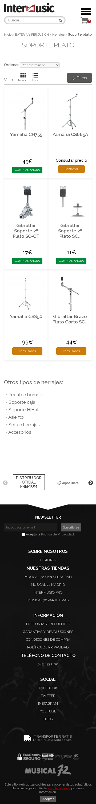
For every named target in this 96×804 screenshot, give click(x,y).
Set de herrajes (24, 424)
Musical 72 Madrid (48, 585)
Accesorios (19, 432)
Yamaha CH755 (26, 134)
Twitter (48, 696)
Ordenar (11, 65)
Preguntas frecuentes (48, 624)
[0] (84, 22)
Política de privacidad (48, 647)
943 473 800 (48, 664)
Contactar (71, 169)
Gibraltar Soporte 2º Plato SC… (70, 231)
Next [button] (90, 483)
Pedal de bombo (25, 394)
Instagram (48, 703)
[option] (28, 483)
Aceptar (48, 799)
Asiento (16, 417)
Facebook (48, 688)
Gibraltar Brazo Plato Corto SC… (70, 319)
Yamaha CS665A (70, 134)
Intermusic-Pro (48, 592)
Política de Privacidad (57, 534)
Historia (48, 560)
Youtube (48, 711)
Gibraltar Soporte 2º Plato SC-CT (26, 231)
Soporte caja (22, 402)
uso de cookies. (59, 788)
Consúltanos (27, 351)
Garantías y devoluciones (48, 632)
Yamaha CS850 (26, 316)
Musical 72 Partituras (48, 600)
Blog (48, 719)
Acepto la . (50, 534)
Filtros (81, 78)
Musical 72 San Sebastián (48, 577)
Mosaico (23, 80)
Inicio (7, 34)
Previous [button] (5, 483)
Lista (35, 80)
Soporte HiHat (24, 409)
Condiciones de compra (48, 639)
